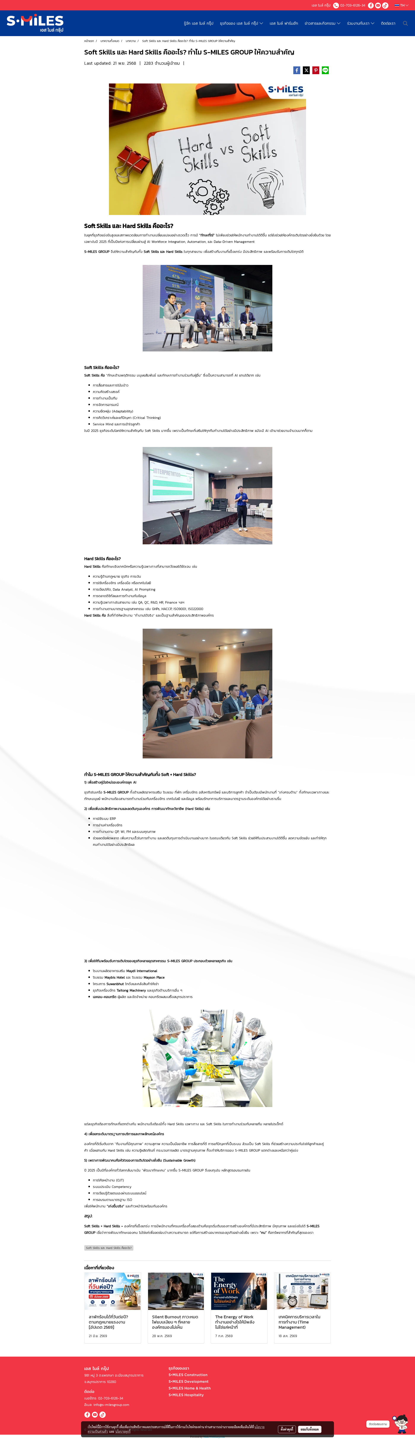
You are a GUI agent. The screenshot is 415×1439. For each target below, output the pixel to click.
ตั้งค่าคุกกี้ (287, 1429)
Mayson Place (154, 977)
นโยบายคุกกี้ (123, 1431)
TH (402, 5)
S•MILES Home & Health (190, 1388)
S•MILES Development (189, 1381)
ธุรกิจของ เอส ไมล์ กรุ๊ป (240, 23)
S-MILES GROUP (96, 251)
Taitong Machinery (131, 990)
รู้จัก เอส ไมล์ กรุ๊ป (198, 23)
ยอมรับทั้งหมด (310, 1429)
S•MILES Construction (188, 1375)
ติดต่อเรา (388, 23)
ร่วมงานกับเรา (359, 23)
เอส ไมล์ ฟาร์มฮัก (284, 23)
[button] (400, 1424)
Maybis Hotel (115, 977)
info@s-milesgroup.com (111, 1404)
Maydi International (141, 970)
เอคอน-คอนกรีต (104, 996)
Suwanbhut (115, 983)
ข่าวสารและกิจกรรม (321, 23)
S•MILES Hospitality (186, 1395)
